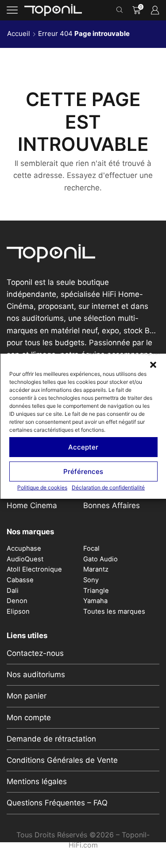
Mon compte (29, 717)
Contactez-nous (35, 653)
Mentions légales (37, 781)
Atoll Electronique (34, 569)
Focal (91, 548)
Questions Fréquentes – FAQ (57, 802)
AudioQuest (25, 559)
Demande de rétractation (51, 738)
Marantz (95, 569)
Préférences (83, 471)
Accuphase (24, 548)
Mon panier (26, 695)
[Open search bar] (120, 10)
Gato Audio (100, 559)
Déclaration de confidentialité (108, 487)
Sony (91, 580)
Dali (13, 591)
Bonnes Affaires (111, 505)
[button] (152, 364)
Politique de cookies (42, 487)
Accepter (83, 446)
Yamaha (95, 601)
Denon (17, 601)
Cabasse (20, 580)
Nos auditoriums (36, 674)
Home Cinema (32, 505)
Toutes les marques (114, 611)
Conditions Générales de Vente (62, 760)
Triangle (96, 591)
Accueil (18, 33)
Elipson (18, 611)
